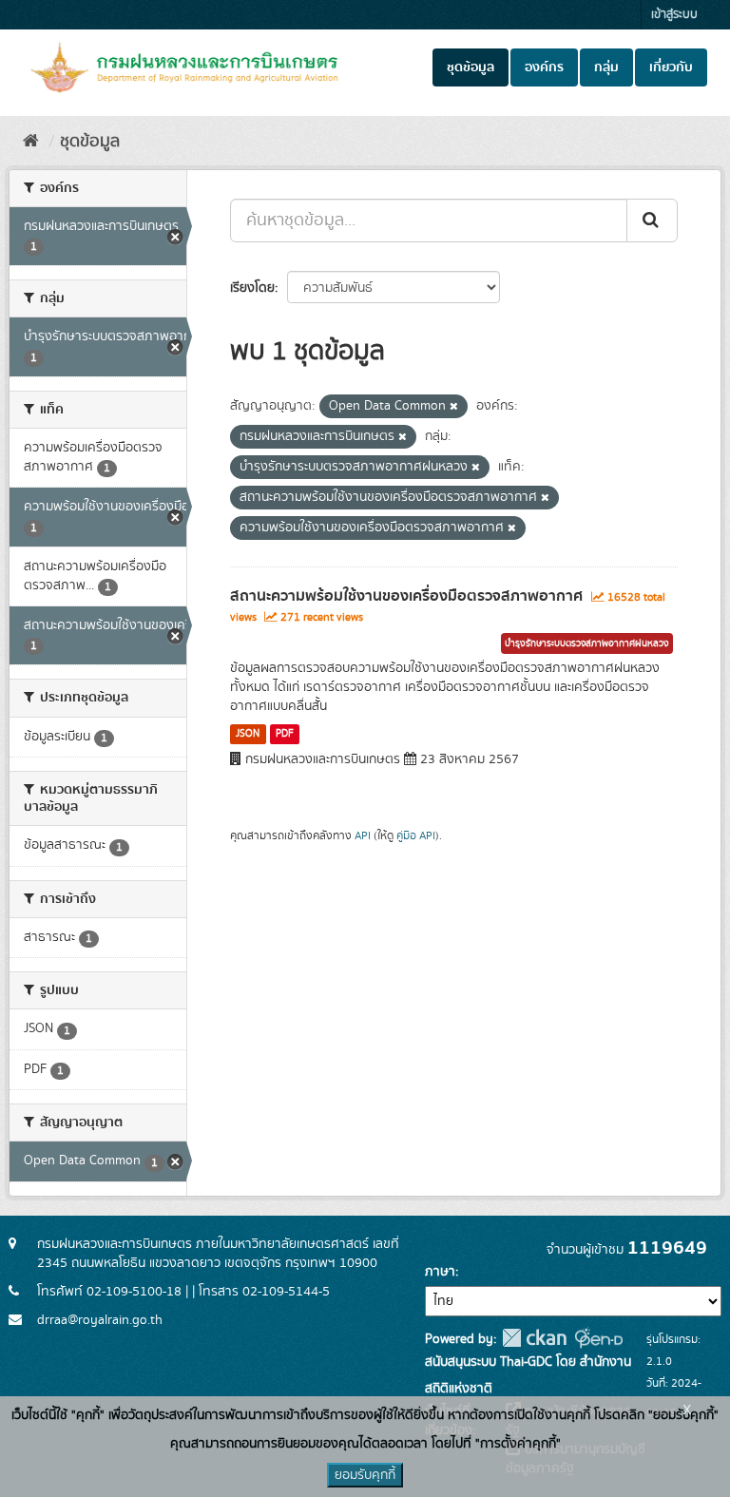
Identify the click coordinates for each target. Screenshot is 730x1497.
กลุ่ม (606, 67)
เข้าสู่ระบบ (674, 15)
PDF (285, 733)
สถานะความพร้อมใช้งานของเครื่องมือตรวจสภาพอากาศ (406, 596)
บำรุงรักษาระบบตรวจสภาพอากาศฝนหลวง (587, 643)
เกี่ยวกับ (671, 67)
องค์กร (544, 67)
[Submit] (652, 220)
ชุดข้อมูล (470, 67)
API (363, 836)
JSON (247, 733)
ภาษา (440, 1271)
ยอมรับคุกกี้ (365, 1475)
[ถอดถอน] (454, 406)
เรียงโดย (252, 287)
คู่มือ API (415, 836)
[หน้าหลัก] (31, 141)
